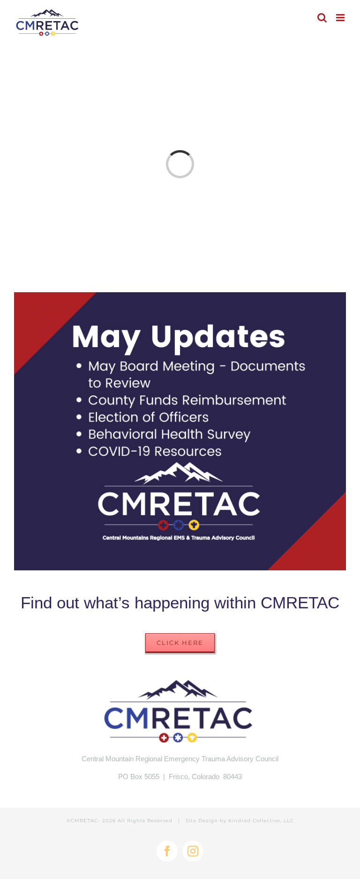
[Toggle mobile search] (322, 18)
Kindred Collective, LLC (261, 821)
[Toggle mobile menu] (341, 18)
